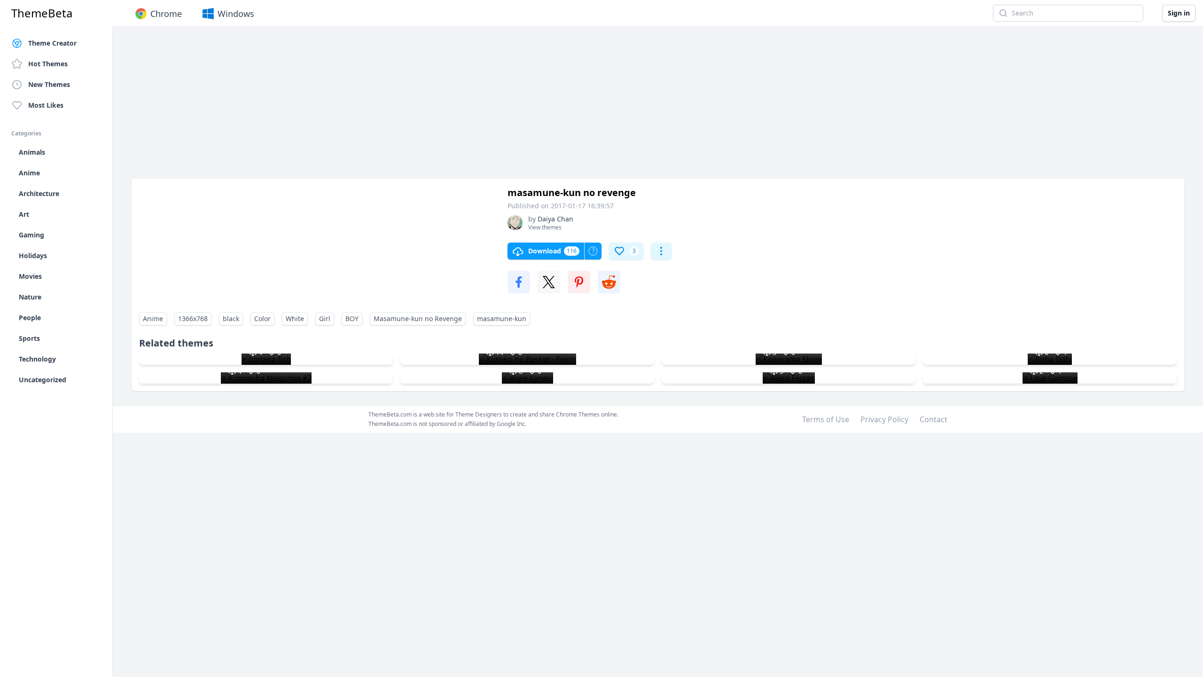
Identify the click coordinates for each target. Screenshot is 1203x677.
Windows (236, 13)
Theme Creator (52, 43)
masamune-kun (501, 318)
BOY (352, 318)
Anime (153, 318)
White (295, 318)
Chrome (166, 13)
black (231, 318)
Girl (324, 318)
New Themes (49, 84)
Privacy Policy (884, 419)
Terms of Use (825, 419)
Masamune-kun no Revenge (418, 318)
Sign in (1179, 12)
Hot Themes (48, 63)
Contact (933, 419)
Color (262, 318)
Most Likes (45, 105)
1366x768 (193, 318)
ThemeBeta (41, 13)
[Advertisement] (413, 107)
